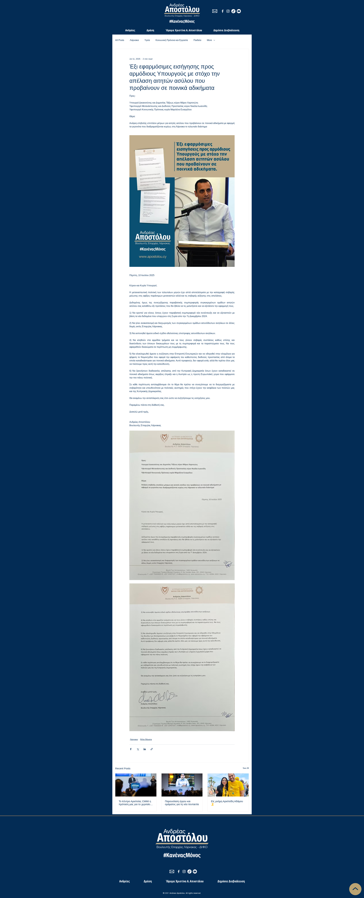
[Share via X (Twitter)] (137, 749)
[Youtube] (239, 11)
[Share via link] (151, 749)
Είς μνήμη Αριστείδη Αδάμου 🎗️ (227, 803)
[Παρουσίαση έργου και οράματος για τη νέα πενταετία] (182, 785)
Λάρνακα (134, 40)
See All (246, 768)
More (209, 40)
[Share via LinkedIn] (144, 749)
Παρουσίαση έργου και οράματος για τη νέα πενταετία (182, 803)
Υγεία (147, 40)
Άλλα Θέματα (146, 739)
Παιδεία (197, 40)
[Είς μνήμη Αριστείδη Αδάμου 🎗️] (228, 785)
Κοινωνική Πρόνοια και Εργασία (172, 40)
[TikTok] (233, 11)
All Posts (119, 40)
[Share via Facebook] (130, 749)
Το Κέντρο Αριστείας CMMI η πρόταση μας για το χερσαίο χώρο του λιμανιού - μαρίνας (135, 803)
